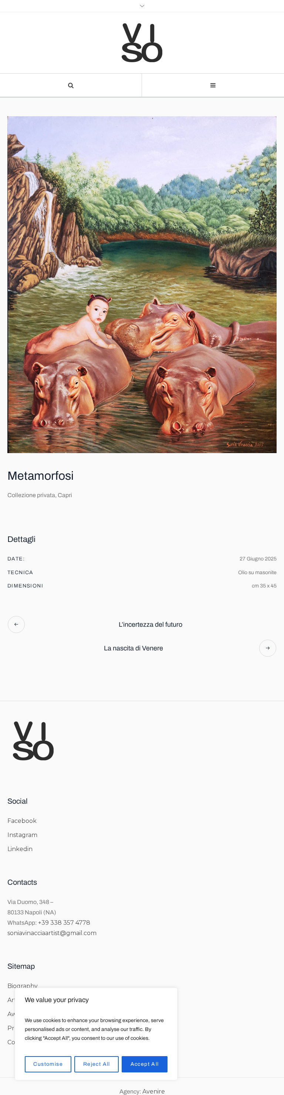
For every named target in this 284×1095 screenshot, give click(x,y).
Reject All (96, 1064)
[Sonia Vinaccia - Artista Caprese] (142, 43)
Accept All (145, 1064)
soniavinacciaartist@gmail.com (52, 933)
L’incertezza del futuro (150, 624)
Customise (48, 1064)
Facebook (22, 820)
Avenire (153, 1091)
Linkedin (20, 849)
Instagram (22, 834)
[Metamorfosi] (142, 284)
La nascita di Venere (133, 648)
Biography (22, 985)
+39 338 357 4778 (64, 922)
